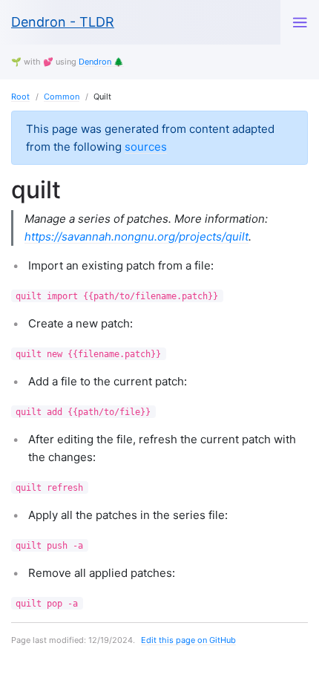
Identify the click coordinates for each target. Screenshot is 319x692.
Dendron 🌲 (101, 61)
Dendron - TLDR (62, 22)
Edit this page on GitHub (188, 640)
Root (20, 96)
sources (146, 147)
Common (61, 96)
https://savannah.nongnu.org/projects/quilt (136, 236)
